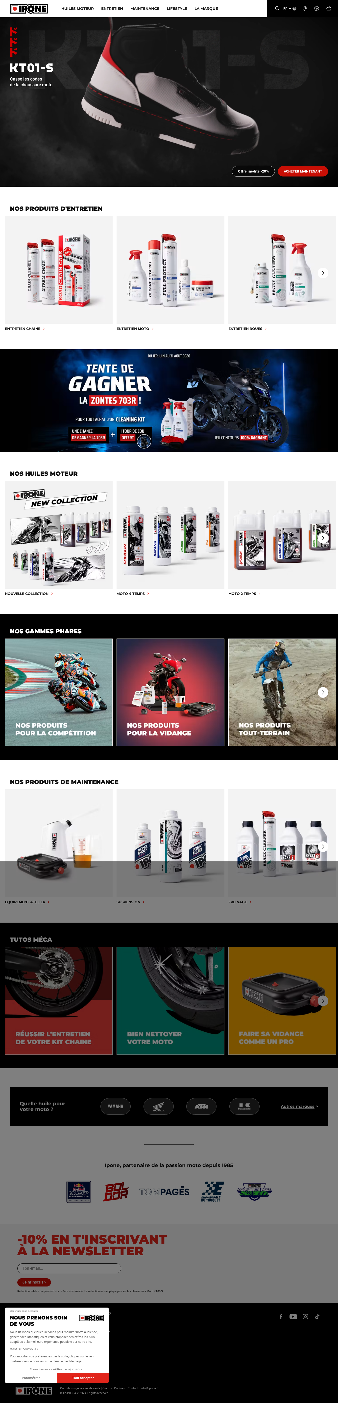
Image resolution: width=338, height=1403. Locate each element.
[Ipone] (34, 1391)
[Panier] (328, 8)
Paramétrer (31, 1378)
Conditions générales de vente (80, 1388)
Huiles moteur (77, 8)
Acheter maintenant (303, 171)
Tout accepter (83, 1378)
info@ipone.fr (150, 1388)
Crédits (107, 1388)
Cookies (119, 1388)
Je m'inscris (32, 1282)
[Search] (277, 8)
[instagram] (305, 1317)
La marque (206, 8)
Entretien (112, 8)
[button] (7, 1398)
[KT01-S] (169, 102)
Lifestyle (177, 8)
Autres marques (297, 1106)
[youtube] (293, 1317)
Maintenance (144, 8)
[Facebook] (281, 1317)
